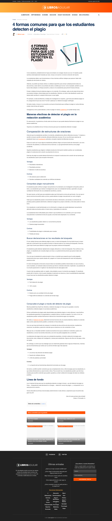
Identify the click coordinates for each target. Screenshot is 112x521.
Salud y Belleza (64, 500)
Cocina (48, 502)
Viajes (64, 508)
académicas (63, 109)
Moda (55, 509)
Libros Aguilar (51, 517)
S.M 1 (32, 1)
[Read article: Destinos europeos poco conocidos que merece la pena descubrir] (71, 435)
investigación (42, 139)
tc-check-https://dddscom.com (66, 419)
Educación (53, 15)
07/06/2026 (61, 420)
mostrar (43, 403)
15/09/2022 (29, 34)
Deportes (47, 507)
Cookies (19, 1)
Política (64, 497)
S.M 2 (36, 1)
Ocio (64, 495)
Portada (14, 19)
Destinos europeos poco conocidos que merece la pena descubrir (69, 440)
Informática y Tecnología (22, 19)
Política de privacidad (26, 1)
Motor (64, 493)
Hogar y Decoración (64, 15)
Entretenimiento (57, 495)
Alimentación (25, 15)
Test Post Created (33, 419)
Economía (45, 15)
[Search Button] (98, 15)
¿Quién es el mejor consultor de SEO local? (56, 469)
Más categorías (84, 15)
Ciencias (48, 497)
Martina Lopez (21, 34)
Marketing (56, 507)
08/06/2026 (31, 420)
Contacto (14, 1)
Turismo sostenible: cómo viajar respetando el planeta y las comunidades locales (40, 440)
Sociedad (74, 15)
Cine (48, 500)
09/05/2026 (61, 443)
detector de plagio (39, 320)
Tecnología (64, 506)
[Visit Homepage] (56, 7)
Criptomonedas (35, 15)
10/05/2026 (31, 443)
